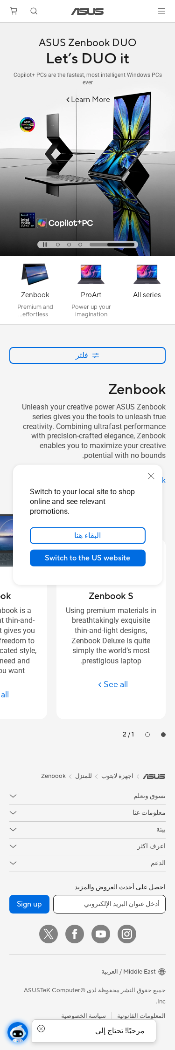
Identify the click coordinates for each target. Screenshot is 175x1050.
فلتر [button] (82, 355)
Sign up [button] (29, 904)
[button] (161, 11)
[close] (151, 476)
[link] (87, 11)
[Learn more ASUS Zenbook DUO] (87, 253)
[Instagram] (127, 934)
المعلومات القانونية (141, 1016)
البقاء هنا (87, 535)
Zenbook (53, 776)
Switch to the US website (87, 558)
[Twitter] (48, 934)
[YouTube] (100, 934)
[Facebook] (74, 934)
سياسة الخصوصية (83, 1016)
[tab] (112, 244)
